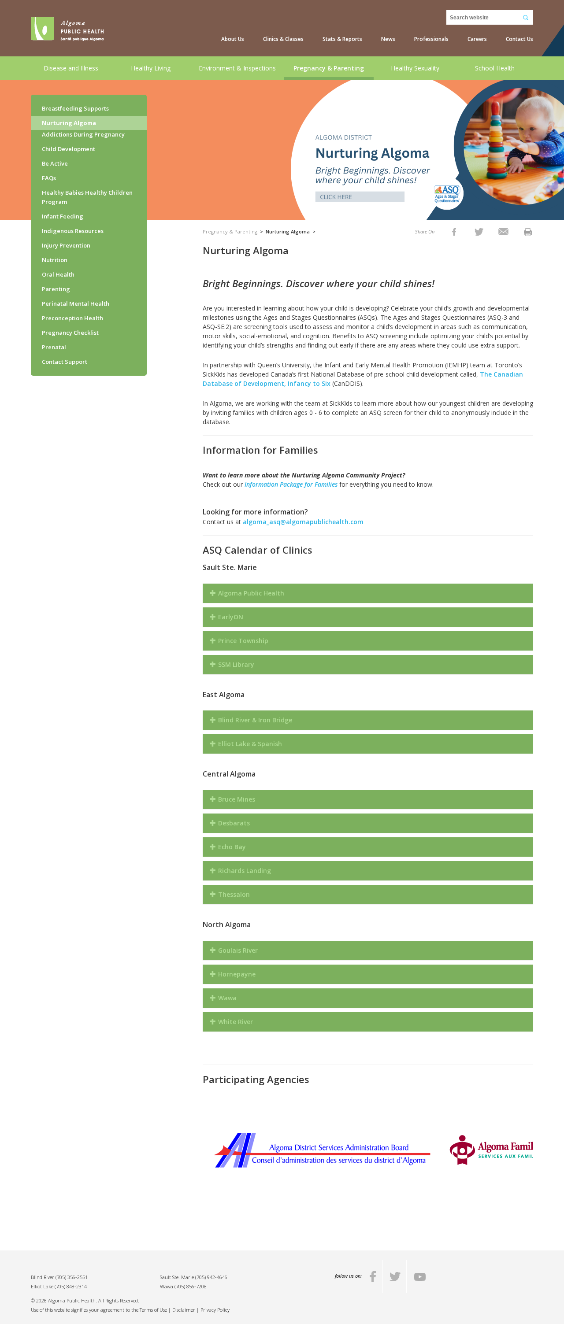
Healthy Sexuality (415, 68)
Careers (477, 39)
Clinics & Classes (283, 39)
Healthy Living (151, 68)
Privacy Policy (215, 1309)
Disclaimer (183, 1309)
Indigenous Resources (73, 231)
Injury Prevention (66, 245)
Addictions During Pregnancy (83, 134)
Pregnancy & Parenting (328, 68)
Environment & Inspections (237, 68)
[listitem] (454, 231)
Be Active (55, 163)
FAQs (49, 178)
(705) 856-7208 (190, 1286)
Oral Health (58, 274)
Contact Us (519, 39)
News (388, 39)
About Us (232, 39)
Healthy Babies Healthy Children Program (87, 197)
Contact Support (64, 362)
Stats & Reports (342, 39)
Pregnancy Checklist (70, 333)
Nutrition (54, 260)
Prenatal (54, 347)
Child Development (68, 149)
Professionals (431, 39)
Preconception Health (72, 318)
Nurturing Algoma (69, 123)
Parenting (56, 289)
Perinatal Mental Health (75, 303)
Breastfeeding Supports (75, 108)
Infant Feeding (62, 216)
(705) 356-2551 (72, 1277)
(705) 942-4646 (211, 1277)
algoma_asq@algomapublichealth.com (303, 522)
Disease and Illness (71, 68)
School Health (495, 68)
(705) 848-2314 (71, 1286)
